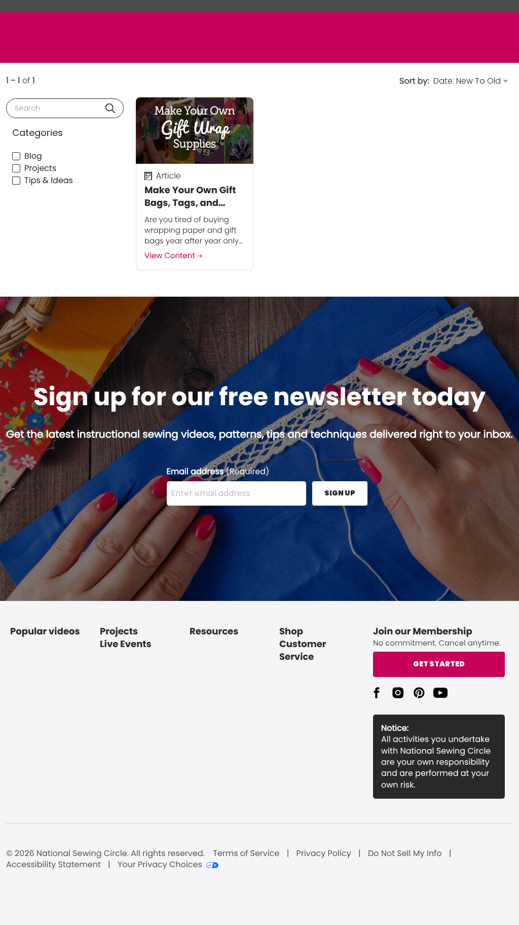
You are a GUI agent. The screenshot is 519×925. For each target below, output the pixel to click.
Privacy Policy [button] (323, 853)
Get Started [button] (439, 664)
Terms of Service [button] (246, 853)
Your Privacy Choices (160, 864)
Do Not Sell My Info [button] (405, 853)
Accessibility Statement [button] (53, 864)
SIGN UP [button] (339, 493)
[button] (110, 108)
